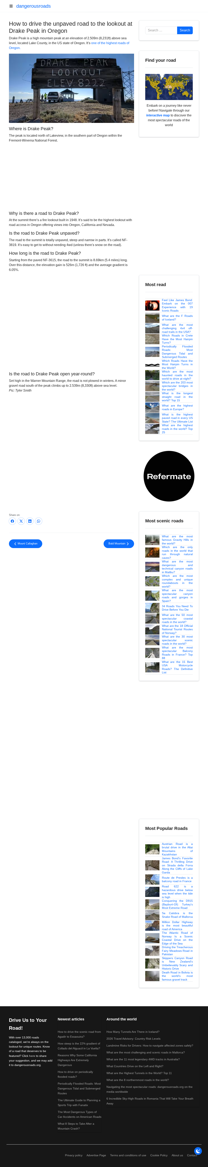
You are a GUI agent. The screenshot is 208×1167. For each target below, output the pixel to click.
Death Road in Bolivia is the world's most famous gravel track (177, 976)
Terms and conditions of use (128, 1155)
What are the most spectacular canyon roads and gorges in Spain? (177, 596)
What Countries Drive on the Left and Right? (134, 1066)
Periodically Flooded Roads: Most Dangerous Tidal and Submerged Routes (177, 352)
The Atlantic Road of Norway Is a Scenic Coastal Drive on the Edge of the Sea (177, 938)
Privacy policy (73, 1155)
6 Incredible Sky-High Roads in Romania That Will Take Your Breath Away (149, 1101)
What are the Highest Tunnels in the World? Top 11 (139, 1073)
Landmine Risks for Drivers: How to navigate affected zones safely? (149, 1045)
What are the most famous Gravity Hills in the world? (177, 540)
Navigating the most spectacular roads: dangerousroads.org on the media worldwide (149, 1089)
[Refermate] (169, 476)
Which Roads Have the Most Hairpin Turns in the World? (177, 364)
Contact (192, 1155)
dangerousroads (33, 6)
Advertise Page (96, 1155)
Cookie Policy (159, 1155)
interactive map (158, 115)
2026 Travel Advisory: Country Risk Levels (133, 1038)
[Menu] (12, 6)
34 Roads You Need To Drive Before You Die (177, 608)
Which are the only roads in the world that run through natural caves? (177, 552)
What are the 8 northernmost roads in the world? (137, 1080)
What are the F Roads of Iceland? (177, 317)
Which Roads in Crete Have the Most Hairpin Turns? (177, 339)
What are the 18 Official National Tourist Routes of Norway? (177, 629)
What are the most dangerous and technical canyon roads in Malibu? (177, 567)
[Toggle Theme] (198, 1151)
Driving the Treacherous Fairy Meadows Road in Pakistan (177, 951)
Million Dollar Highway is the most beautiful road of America (177, 925)
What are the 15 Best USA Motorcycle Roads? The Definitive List (177, 667)
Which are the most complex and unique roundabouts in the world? (177, 581)
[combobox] (161, 30)
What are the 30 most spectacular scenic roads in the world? (177, 640)
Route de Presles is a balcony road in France (177, 879)
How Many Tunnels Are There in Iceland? (132, 1031)
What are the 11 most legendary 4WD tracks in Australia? (143, 1059)
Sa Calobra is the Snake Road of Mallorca (177, 914)
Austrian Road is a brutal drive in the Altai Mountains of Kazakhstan (177, 849)
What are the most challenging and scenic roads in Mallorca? (145, 1052)
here (32, 1055)
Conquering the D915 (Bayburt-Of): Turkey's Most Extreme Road (177, 904)
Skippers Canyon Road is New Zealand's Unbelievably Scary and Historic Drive (177, 963)
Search (185, 30)
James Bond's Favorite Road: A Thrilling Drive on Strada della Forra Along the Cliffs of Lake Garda (177, 865)
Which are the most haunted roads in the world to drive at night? (177, 375)
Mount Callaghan (27, 543)
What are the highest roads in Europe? (177, 407)
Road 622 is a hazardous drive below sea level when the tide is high (177, 892)
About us (177, 1155)
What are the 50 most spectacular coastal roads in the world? (177, 618)
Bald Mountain (117, 543)
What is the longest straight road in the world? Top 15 (177, 397)
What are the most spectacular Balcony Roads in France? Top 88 (177, 653)
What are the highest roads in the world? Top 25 (177, 429)
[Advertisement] (71, 176)
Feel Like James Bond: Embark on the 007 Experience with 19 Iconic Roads (177, 305)
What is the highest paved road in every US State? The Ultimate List (177, 418)
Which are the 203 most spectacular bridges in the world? (177, 386)
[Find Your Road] (169, 86)
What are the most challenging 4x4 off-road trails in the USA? (177, 328)
